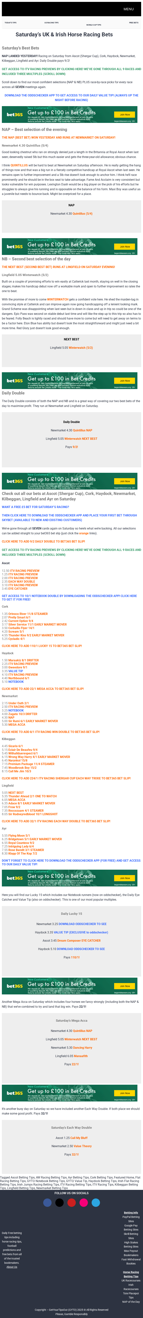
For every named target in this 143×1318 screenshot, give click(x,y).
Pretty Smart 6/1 (19, 617)
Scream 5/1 (16, 631)
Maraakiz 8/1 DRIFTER (23, 660)
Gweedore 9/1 (17, 667)
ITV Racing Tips (103, 1184)
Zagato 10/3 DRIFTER (22, 714)
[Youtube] (71, 1202)
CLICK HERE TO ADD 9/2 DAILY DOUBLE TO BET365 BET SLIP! (43, 541)
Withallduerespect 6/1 (23, 753)
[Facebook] (47, 1202)
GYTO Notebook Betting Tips (46, 1181)
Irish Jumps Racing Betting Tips (38, 1184)
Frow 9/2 (14, 807)
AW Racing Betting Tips (51, 1177)
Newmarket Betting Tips (52, 1188)
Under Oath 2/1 (18, 703)
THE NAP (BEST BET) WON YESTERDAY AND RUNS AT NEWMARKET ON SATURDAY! (58, 137)
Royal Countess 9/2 (21, 843)
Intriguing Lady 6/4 (21, 846)
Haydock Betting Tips (102, 1181)
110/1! (75, 957)
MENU (129, 9)
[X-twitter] (59, 1202)
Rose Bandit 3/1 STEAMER (26, 850)
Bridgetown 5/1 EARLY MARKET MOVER (35, 839)
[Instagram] (84, 1202)
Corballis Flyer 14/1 (21, 628)
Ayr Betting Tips (78, 1177)
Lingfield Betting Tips (21, 1188)
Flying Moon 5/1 (19, 835)
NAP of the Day (131, 1301)
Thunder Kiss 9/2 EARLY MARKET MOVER (36, 635)
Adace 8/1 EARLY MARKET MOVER (31, 803)
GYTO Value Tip (76, 1181)
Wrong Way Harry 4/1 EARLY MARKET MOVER (39, 757)
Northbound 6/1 (18, 678)
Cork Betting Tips (101, 1177)
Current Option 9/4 (20, 621)
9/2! (75, 447)
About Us (12, 1266)
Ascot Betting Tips (23, 1177)
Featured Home (124, 1177)
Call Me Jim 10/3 (19, 771)
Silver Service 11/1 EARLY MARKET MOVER (37, 624)
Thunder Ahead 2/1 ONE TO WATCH (32, 796)
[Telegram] (96, 1202)
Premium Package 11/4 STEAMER (31, 764)
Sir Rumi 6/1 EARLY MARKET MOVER (33, 721)
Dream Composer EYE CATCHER (79, 940)
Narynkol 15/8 (17, 760)
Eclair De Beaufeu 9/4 (22, 750)
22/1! (75, 1064)
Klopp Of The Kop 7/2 (22, 853)
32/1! (75, 1154)
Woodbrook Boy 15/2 (22, 768)
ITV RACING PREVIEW (24, 571)
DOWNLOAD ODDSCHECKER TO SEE (83, 924)
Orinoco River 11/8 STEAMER (28, 614)
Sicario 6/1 (15, 746)
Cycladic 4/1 (16, 639)
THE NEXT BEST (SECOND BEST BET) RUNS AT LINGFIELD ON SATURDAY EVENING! (58, 267)
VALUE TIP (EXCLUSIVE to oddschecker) (81, 932)
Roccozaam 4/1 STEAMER (26, 810)
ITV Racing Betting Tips (75, 1184)
